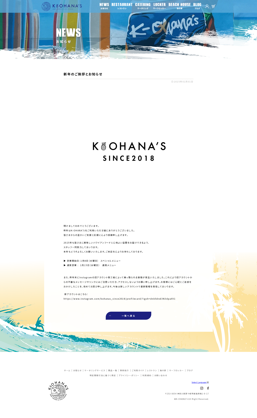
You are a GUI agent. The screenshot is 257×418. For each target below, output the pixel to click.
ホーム (67, 370)
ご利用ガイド (138, 370)
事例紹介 (124, 370)
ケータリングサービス (94, 370)
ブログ (190, 370)
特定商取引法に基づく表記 (103, 375)
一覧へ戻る (128, 315)
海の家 (163, 370)
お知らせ (77, 370)
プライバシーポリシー (129, 375)
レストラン (152, 370)
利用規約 (146, 375)
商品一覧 (112, 370)
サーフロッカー (176, 370)
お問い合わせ (160, 375)
